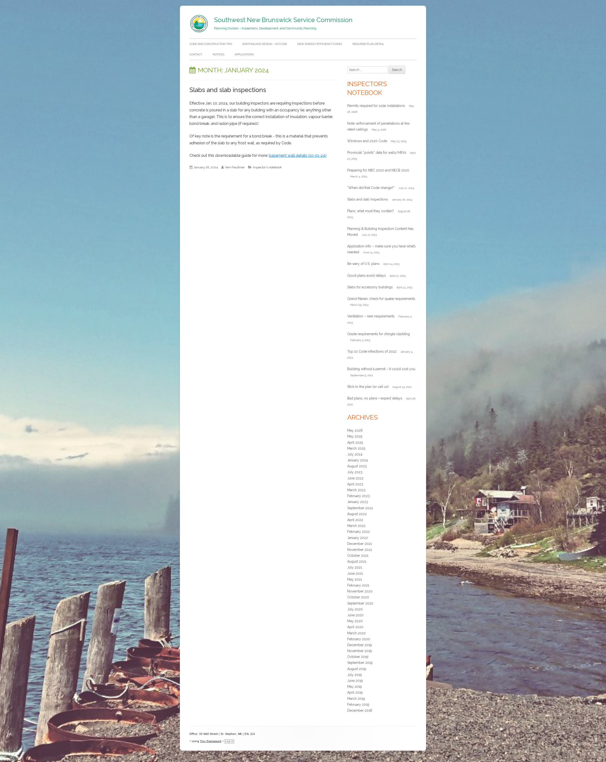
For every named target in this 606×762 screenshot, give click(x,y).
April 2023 (355, 484)
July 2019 (354, 675)
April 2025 (355, 442)
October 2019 (357, 657)
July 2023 (354, 472)
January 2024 (357, 460)
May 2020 (355, 621)
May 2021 (354, 579)
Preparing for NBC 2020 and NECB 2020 (378, 170)
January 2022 (357, 538)
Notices (218, 54)
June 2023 (355, 478)
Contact (195, 54)
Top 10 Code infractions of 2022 (372, 351)
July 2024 (354, 454)
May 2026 (355, 430)
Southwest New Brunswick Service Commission (283, 19)
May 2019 (354, 686)
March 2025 (356, 448)
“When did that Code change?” (371, 188)
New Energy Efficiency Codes (319, 44)
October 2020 (358, 597)
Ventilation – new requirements (371, 316)
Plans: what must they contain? (370, 211)
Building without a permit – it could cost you (381, 369)
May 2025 (354, 436)
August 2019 (356, 669)
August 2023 (357, 466)
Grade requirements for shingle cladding (378, 334)
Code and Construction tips (210, 44)
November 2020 (360, 591)
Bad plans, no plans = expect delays (374, 398)
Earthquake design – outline (264, 44)
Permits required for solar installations (376, 106)
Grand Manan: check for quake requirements (381, 299)
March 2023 (356, 490)
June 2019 (355, 681)
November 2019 (359, 651)
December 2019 (359, 645)
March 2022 (356, 526)
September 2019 (360, 663)
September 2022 (360, 508)
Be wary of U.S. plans (363, 264)
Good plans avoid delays (366, 275)
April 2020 (355, 627)
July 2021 (354, 567)
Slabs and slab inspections (227, 89)
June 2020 (355, 615)
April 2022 (355, 520)
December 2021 (359, 544)
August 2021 (356, 561)
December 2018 (359, 710)
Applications (244, 54)
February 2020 (358, 639)
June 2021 (355, 573)
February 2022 (358, 532)
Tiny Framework (210, 741)
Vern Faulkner (235, 167)
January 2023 (357, 502)
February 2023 (358, 496)
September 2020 (360, 603)
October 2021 (357, 555)
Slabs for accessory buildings (370, 287)
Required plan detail (368, 44)
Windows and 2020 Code (367, 141)
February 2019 (358, 704)
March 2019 (356, 699)
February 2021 (358, 585)
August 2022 (357, 514)
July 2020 (355, 609)
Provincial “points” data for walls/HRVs (376, 152)
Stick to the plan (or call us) (368, 387)
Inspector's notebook (267, 167)
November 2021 (359, 550)
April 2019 (355, 692)
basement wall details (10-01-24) (297, 155)
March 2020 (356, 633)
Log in (229, 741)
